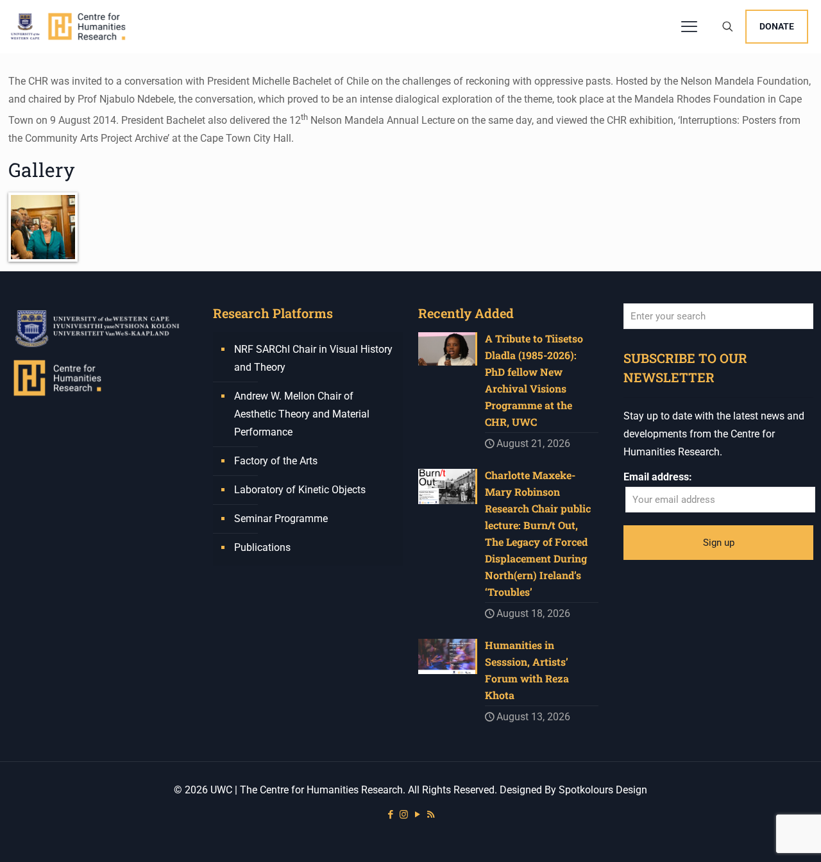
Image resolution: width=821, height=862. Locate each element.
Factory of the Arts (275, 461)
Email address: (657, 477)
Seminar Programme (281, 518)
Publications (262, 547)
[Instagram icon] (404, 814)
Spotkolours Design (603, 790)
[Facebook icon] (390, 814)
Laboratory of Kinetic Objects (300, 490)
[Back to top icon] (759, 835)
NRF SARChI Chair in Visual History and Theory (313, 358)
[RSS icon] (431, 814)
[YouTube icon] (417, 814)
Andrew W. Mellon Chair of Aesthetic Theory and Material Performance (301, 414)
